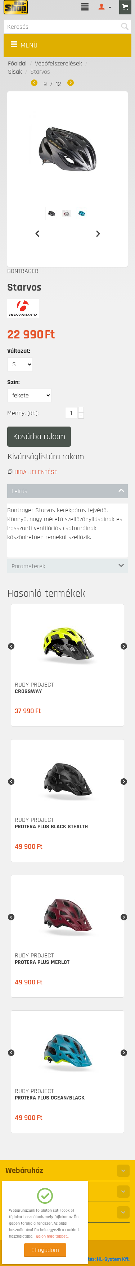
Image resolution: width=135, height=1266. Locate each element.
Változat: (18, 351)
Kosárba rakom (39, 436)
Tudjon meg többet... (51, 1236)
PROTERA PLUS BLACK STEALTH (51, 826)
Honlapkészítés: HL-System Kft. (95, 1259)
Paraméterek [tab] (28, 566)
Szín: (13, 382)
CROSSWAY (28, 691)
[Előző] (34, 84)
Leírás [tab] (19, 491)
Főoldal (17, 63)
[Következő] (70, 84)
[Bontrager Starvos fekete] (67, 149)
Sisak (15, 72)
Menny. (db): (23, 413)
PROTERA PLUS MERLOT (42, 962)
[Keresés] (124, 26)
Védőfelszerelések (58, 63)
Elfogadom (45, 1250)
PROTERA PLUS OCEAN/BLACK (50, 1098)
